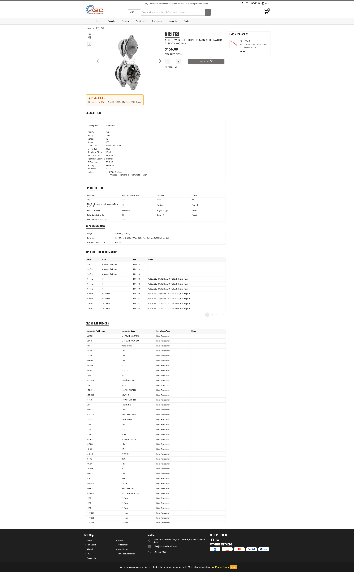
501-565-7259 (253, 3)
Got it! (233, 567)
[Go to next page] (223, 314)
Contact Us (188, 21)
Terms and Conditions (126, 554)
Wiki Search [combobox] (134, 12)
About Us (173, 21)
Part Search (140, 21)
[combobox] (172, 12)
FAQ (88, 554)
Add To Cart (204, 61)
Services (125, 21)
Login (267, 3)
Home (98, 21)
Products (111, 21)
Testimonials (157, 21)
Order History (123, 549)
